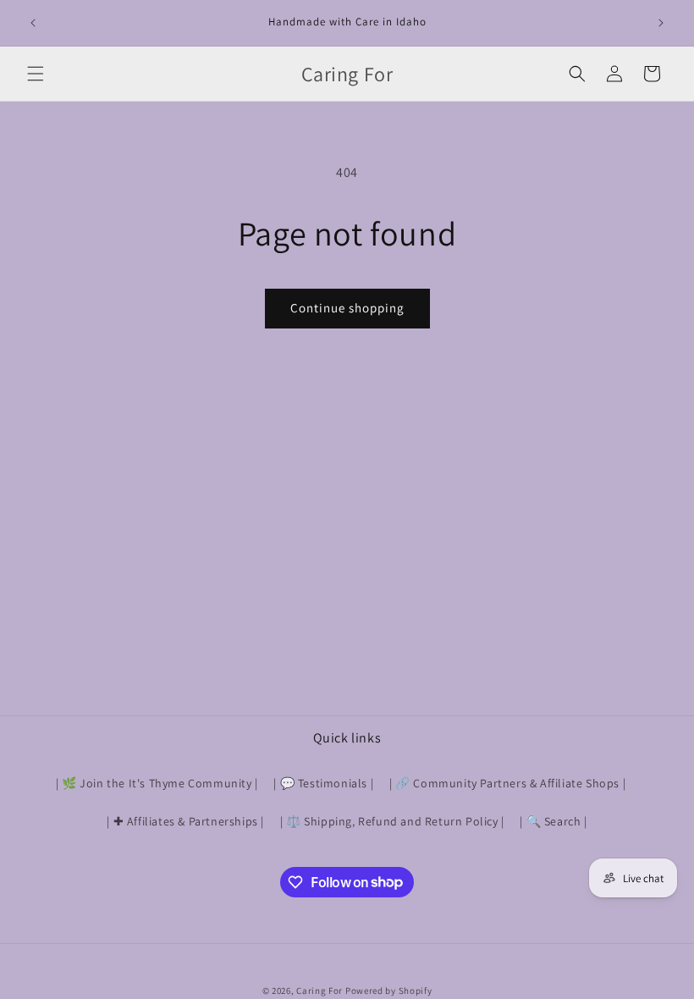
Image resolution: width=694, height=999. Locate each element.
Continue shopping (347, 308)
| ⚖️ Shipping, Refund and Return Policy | (392, 821)
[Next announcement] (661, 22)
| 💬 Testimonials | (323, 783)
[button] (35, 73)
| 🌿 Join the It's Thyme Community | (157, 783)
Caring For (319, 990)
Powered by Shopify (388, 990)
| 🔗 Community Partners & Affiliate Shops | (507, 783)
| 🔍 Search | (553, 821)
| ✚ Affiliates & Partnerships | (185, 821)
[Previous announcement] (33, 22)
